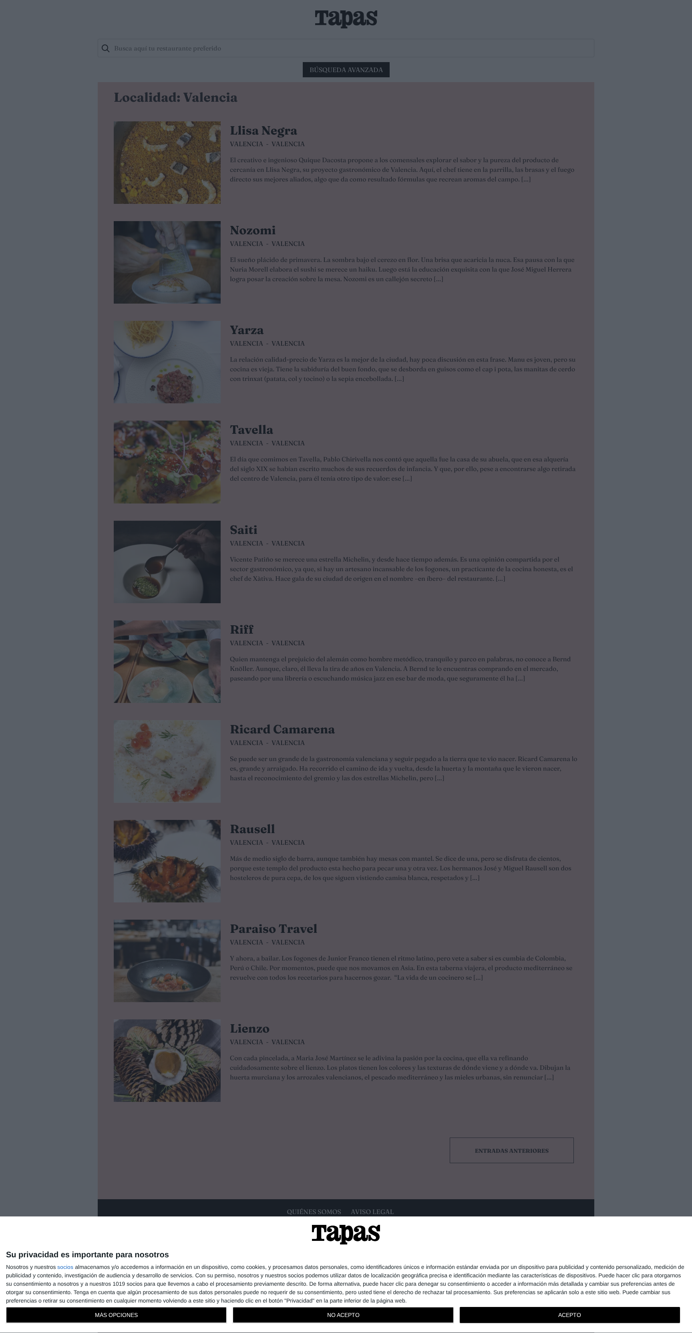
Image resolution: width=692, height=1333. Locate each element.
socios (65, 1267)
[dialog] (346, 1275)
